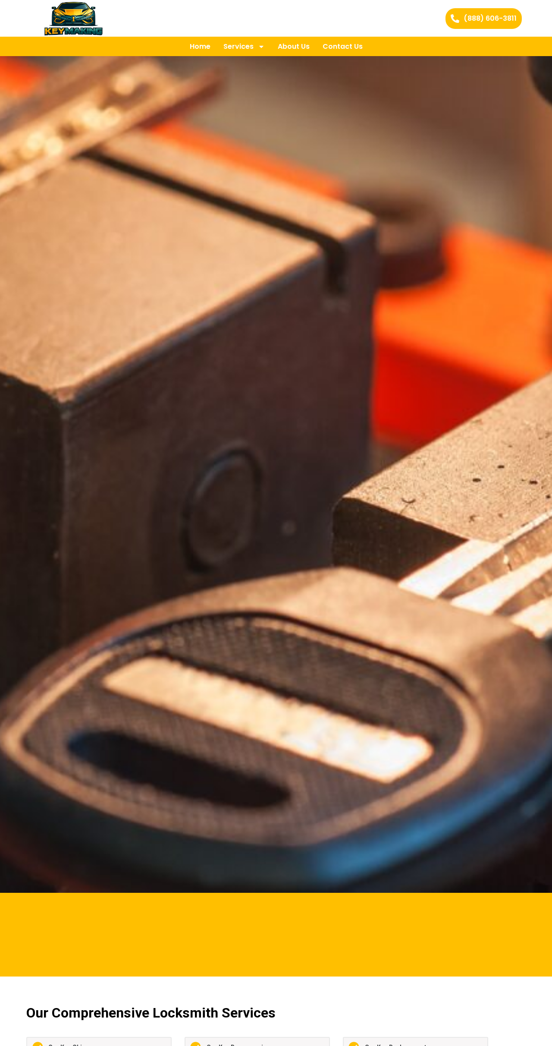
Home (200, 46)
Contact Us (343, 46)
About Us (294, 46)
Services (238, 46)
